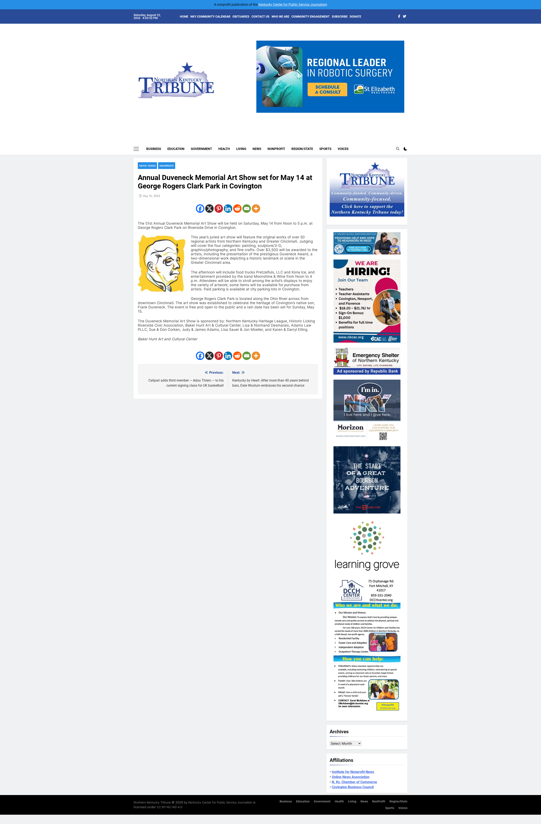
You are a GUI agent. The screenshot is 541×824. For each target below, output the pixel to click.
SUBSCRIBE (340, 16)
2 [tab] (324, 115)
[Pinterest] (218, 208)
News (257, 149)
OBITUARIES (240, 16)
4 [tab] (340, 115)
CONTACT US (260, 16)
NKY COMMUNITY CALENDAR (210, 16)
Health (224, 149)
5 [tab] (347, 115)
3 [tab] (332, 115)
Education (175, 149)
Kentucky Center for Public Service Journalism (292, 5)
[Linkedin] (228, 208)
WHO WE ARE (280, 16)
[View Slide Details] (330, 77)
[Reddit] (237, 208)
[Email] (246, 208)
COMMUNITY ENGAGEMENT (310, 16)
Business (153, 149)
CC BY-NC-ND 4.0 (169, 807)
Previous (261, 112)
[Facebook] (200, 208)
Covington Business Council (353, 787)
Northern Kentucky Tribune (152, 802)
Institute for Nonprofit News (353, 772)
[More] (256, 208)
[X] (209, 208)
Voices (343, 149)
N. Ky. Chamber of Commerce (354, 782)
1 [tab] (316, 115)
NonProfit (276, 149)
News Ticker (147, 166)
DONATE (355, 16)
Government (201, 149)
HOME (184, 16)
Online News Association (350, 777)
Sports (325, 149)
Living (241, 149)
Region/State (302, 149)
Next (399, 112)
